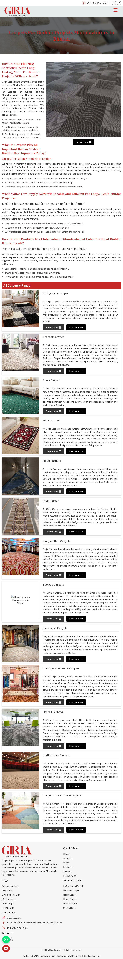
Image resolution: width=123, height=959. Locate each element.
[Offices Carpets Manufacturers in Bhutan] (20, 727)
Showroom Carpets (55, 628)
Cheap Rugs (8, 903)
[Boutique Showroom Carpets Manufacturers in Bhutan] (20, 683)
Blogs (66, 862)
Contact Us (68, 867)
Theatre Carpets (53, 584)
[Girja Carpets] (17, 11)
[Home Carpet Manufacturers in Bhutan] (20, 435)
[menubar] (115, 10)
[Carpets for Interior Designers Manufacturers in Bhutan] (20, 810)
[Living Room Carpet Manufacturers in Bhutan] (20, 308)
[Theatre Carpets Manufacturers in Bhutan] (20, 599)
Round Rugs (8, 907)
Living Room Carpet (55, 293)
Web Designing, (59, 956)
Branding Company (92, 956)
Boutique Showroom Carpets (61, 668)
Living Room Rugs (11, 894)
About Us (67, 858)
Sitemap (67, 871)
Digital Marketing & (74, 956)
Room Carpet (51, 380)
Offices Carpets (53, 712)
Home (66, 854)
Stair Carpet (51, 501)
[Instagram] (119, 3)
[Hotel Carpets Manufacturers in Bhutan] (20, 476)
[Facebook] (114, 3)
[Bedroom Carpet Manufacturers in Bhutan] (20, 352)
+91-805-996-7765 (97, 3)
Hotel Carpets (52, 461)
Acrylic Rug (7, 890)
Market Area (69, 875)
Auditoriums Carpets (56, 755)
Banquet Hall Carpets (56, 541)
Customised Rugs (10, 886)
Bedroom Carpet (53, 337)
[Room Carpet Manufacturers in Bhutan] (20, 395)
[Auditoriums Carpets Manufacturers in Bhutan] (20, 770)
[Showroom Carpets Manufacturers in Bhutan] (20, 643)
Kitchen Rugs (8, 899)
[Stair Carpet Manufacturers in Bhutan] (20, 516)
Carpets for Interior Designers (62, 795)
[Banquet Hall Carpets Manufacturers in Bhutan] (20, 556)
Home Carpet (51, 420)
